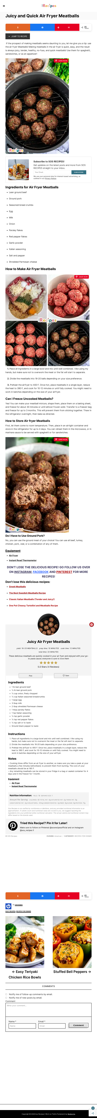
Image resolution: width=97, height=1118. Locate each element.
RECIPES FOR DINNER (23, 911)
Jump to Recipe (19, 36)
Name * (12, 1021)
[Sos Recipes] (49, 5)
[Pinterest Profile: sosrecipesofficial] (14, 826)
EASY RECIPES (10, 911)
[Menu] (4, 6)
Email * (41, 1021)
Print (30, 676)
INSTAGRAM (22, 572)
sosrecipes (19, 904)
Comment (10, 1001)
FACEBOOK (41, 572)
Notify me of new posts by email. (25, 997)
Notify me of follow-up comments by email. (31, 994)
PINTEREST (64, 572)
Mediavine (71, 1114)
